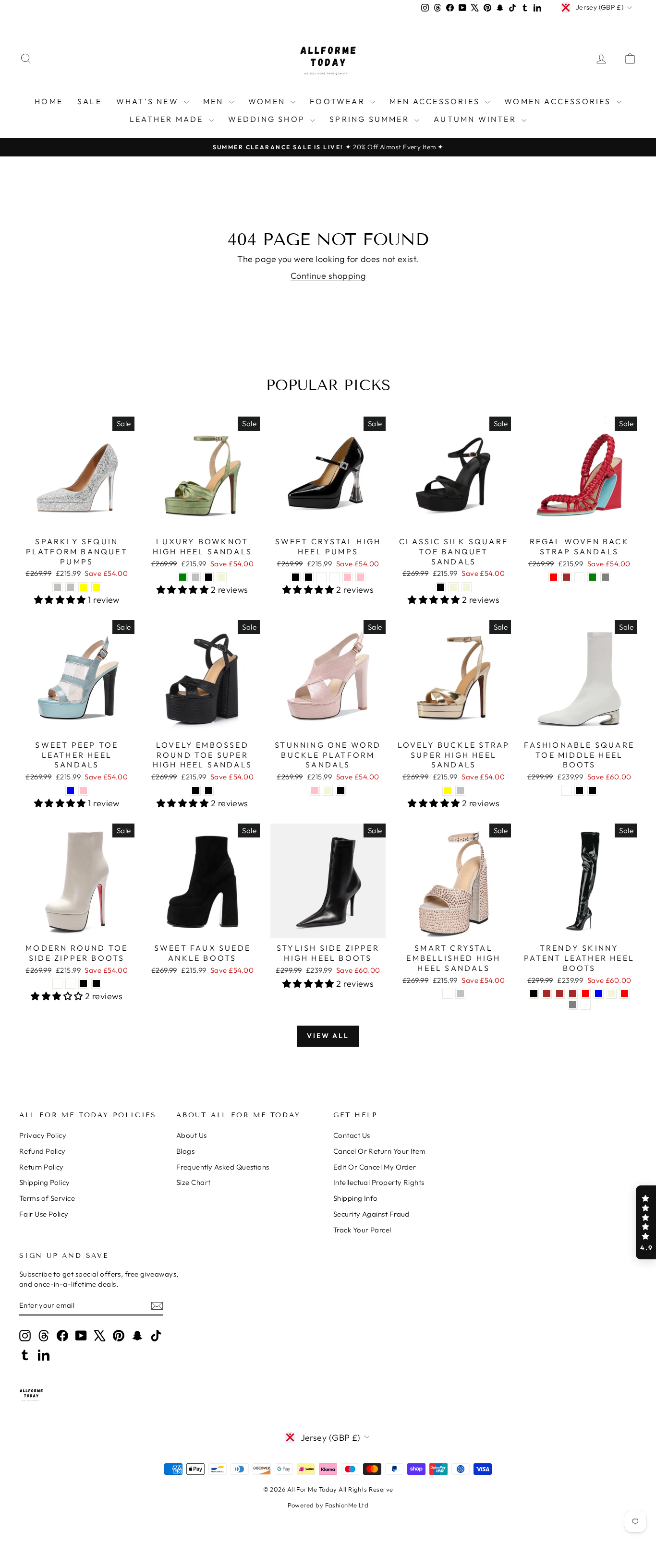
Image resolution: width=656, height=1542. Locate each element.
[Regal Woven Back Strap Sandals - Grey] (605, 577)
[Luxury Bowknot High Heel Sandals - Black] (208, 577)
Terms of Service (47, 1198)
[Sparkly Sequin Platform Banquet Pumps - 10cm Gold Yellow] (83, 587)
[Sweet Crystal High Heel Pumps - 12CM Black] (308, 577)
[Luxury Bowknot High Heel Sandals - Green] (182, 577)
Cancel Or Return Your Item (379, 1151)
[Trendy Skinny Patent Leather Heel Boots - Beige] (611, 993)
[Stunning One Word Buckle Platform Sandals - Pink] (314, 790)
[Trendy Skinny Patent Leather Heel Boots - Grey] (572, 1004)
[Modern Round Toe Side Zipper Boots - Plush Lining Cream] (57, 983)
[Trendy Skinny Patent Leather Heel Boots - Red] (624, 993)
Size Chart (193, 1182)
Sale (89, 101)
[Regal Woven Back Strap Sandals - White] (579, 577)
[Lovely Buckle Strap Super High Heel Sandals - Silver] (460, 790)
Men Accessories (436, 101)
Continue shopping (328, 275)
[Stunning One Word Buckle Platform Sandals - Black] (340, 790)
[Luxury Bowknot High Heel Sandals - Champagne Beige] (221, 577)
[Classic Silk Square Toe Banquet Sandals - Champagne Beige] (453, 587)
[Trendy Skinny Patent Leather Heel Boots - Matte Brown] (559, 993)
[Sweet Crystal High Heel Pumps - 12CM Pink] (360, 577)
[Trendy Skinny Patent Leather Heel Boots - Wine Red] (585, 993)
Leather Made (168, 119)
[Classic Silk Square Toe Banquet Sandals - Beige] (466, 587)
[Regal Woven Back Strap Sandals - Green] (592, 577)
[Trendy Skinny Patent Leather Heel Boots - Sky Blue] (598, 993)
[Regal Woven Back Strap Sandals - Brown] (566, 577)
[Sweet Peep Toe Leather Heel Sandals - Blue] (70, 790)
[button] (646, 1222)
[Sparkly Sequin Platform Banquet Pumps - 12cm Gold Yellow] (96, 587)
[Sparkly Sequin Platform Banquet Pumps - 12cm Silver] (70, 587)
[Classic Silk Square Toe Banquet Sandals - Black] (440, 587)
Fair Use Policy (44, 1214)
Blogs (185, 1151)
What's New (149, 101)
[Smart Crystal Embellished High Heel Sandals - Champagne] (447, 993)
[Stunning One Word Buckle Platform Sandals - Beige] (327, 790)
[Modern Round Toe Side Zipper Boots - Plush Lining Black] (83, 983)
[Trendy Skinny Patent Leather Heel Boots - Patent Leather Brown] (546, 993)
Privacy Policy (42, 1135)
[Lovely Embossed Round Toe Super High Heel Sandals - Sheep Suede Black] (208, 790)
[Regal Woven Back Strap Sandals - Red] (553, 577)
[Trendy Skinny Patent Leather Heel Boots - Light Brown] (572, 993)
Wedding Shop (268, 119)
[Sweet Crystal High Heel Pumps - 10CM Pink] (347, 577)
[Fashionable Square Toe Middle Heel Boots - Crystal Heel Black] (579, 790)
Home (49, 101)
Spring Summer (370, 119)
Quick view (77, 521)
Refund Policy (42, 1151)
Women (268, 101)
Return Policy (41, 1166)
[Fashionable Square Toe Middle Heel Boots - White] (566, 790)
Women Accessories (559, 101)
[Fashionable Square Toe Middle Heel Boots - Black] (592, 790)
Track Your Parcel (362, 1229)
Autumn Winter (476, 119)
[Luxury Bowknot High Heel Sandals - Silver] (195, 577)
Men (215, 101)
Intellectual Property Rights (379, 1182)
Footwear (339, 101)
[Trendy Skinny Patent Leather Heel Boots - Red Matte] (585, 1004)
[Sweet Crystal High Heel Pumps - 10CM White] (321, 577)
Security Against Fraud (371, 1214)
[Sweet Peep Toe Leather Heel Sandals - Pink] (83, 790)
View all (328, 1035)
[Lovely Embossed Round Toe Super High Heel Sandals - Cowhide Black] (195, 790)
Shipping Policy (44, 1182)
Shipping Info (355, 1198)
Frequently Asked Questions (222, 1166)
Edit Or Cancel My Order (374, 1166)
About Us (191, 1135)
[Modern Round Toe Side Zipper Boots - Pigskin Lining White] (70, 983)
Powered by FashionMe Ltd (328, 1505)
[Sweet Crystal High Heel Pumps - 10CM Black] (295, 577)
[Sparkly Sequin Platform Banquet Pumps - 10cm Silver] (57, 587)
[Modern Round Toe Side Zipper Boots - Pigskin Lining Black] (96, 983)
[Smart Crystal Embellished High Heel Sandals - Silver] (460, 993)
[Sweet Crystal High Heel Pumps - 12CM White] (334, 577)
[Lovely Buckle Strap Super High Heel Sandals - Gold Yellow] (447, 790)
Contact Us (351, 1135)
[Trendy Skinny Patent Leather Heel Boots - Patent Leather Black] (533, 993)
